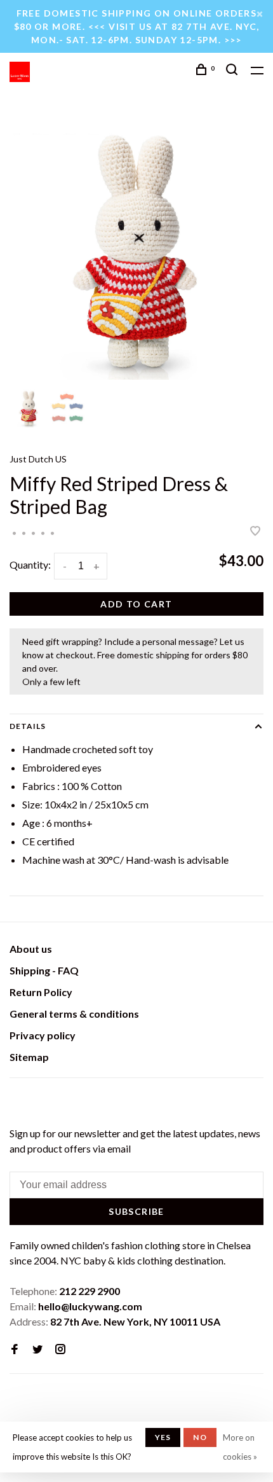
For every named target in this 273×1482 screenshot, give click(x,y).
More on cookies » (240, 1447)
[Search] (233, 71)
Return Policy (41, 992)
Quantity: (30, 564)
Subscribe (136, 1211)
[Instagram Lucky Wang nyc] (60, 1349)
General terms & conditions (74, 1014)
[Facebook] (15, 1349)
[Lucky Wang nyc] (17, 1100)
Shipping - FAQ (44, 970)
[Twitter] (37, 1349)
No (199, 1437)
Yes (163, 1437)
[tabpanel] (136, 252)
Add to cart (136, 604)
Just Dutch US (38, 459)
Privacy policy (43, 1035)
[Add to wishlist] (255, 531)
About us (31, 949)
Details (28, 726)
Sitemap (29, 1057)
